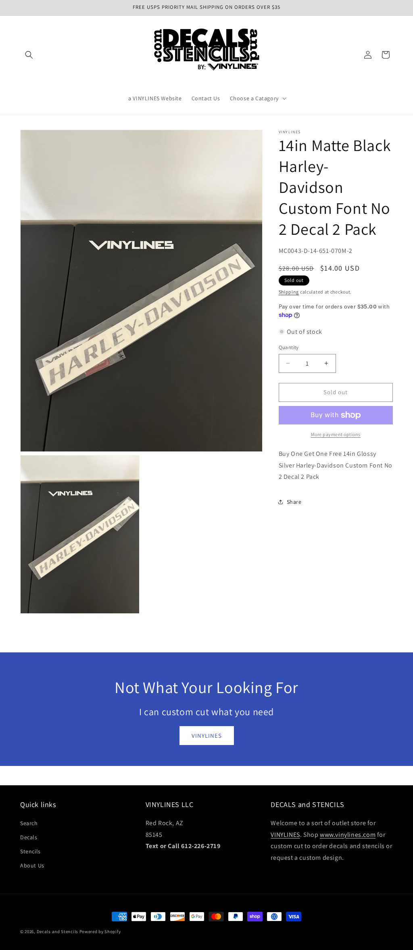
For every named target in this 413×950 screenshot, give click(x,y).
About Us (32, 865)
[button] (29, 55)
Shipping (289, 292)
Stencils (30, 851)
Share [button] (294, 501)
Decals (29, 837)
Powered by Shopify (100, 931)
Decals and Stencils (57, 931)
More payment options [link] (336, 434)
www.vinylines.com (347, 834)
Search (29, 823)
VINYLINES (207, 735)
